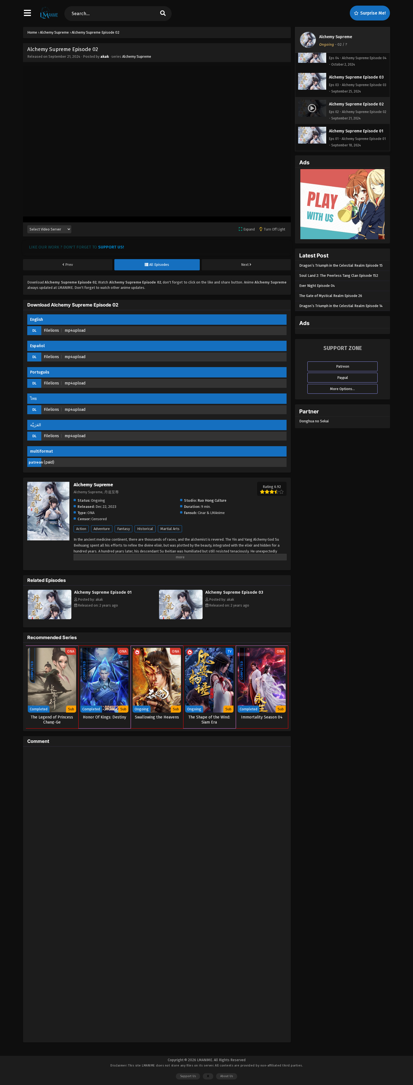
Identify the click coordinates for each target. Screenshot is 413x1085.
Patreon (342, 366)
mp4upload (75, 330)
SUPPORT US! (111, 247)
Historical (145, 529)
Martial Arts (170, 529)
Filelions (51, 330)
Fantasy (123, 529)
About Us (226, 1076)
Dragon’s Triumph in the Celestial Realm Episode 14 (341, 306)
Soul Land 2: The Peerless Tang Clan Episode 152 (338, 275)
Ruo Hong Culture (212, 500)
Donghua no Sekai (314, 421)
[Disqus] (157, 821)
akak (104, 56)
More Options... (342, 389)
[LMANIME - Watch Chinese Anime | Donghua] (49, 18)
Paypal (342, 378)
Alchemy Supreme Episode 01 (102, 592)
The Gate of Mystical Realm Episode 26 (330, 296)
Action (81, 529)
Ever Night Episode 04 (317, 286)
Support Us (188, 1076)
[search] (163, 13)
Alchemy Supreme (136, 56)
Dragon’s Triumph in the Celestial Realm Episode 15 (341, 265)
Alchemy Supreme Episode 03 (234, 592)
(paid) (49, 462)
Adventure (102, 529)
